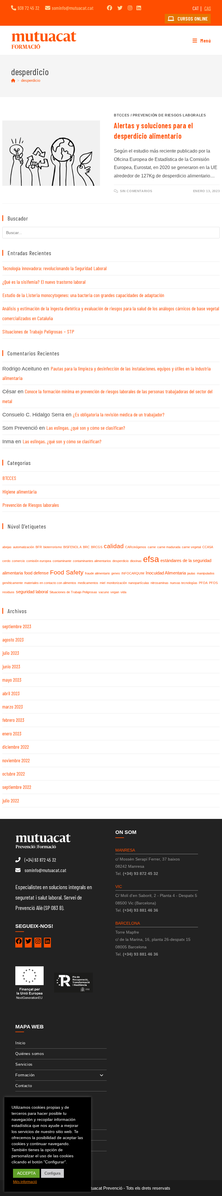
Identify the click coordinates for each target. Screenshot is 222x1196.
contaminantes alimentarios (92, 561)
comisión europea (38, 561)
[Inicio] (13, 80)
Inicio (20, 1043)
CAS (207, 8)
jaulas (191, 573)
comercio (18, 561)
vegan (114, 592)
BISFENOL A (72, 547)
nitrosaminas (160, 583)
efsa (151, 559)
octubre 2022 (13, 773)
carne (152, 547)
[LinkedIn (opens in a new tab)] (138, 8)
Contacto (23, 1086)
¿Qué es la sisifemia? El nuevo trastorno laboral (44, 282)
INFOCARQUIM (132, 573)
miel (102, 583)
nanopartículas (138, 583)
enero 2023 (11, 733)
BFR (39, 547)
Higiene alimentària (19, 491)
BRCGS (96, 547)
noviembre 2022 (16, 760)
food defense (36, 572)
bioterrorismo (52, 547)
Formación (24, 1075)
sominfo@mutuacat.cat (72, 8)
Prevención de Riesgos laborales (169, 115)
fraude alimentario (97, 573)
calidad (114, 546)
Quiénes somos (29, 1054)
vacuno (104, 592)
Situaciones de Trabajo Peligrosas (73, 592)
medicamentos (88, 583)
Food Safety (67, 572)
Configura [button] (52, 1173)
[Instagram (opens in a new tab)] (130, 8)
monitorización (117, 583)
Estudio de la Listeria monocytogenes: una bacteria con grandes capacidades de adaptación (83, 295)
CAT (196, 8)
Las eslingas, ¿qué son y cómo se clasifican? (85, 427)
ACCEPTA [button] (26, 1173)
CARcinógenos (135, 547)
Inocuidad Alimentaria (166, 572)
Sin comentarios (136, 191)
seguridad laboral (32, 591)
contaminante (62, 561)
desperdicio (30, 80)
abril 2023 (11, 693)
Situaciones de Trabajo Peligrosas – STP (38, 331)
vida (123, 592)
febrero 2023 (13, 720)
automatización (23, 547)
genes (115, 573)
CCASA (207, 547)
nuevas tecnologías (183, 583)
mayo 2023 (11, 679)
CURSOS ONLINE (192, 18)
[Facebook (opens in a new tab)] (109, 8)
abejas (7, 547)
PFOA (203, 583)
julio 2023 (10, 653)
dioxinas (136, 561)
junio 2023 (11, 666)
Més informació (25, 1182)
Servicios (23, 1064)
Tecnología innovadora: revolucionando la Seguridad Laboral (54, 268)
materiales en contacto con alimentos (50, 583)
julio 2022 (10, 800)
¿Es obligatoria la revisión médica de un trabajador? (118, 414)
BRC (86, 547)
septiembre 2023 (16, 626)
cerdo (6, 561)
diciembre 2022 (15, 746)
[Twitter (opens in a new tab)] (120, 8)
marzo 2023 (12, 706)
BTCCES (122, 115)
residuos (8, 592)
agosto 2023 (13, 639)
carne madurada (168, 547)
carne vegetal (191, 547)
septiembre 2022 (16, 787)
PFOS (213, 583)
